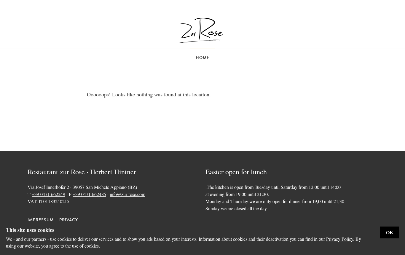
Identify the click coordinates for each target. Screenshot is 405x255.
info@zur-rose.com (127, 194)
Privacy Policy (339, 239)
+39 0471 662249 (48, 194)
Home (202, 58)
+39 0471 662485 (89, 194)
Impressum (41, 220)
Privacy (68, 220)
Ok (389, 232)
